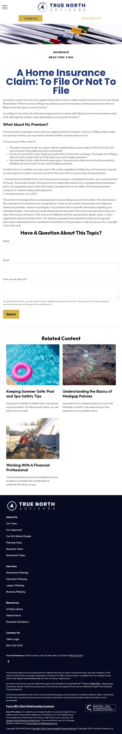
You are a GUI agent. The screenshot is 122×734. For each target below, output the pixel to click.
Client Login (12, 639)
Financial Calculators (17, 621)
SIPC (98, 683)
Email (6, 260)
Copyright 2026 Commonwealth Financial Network (53, 728)
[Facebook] (8, 661)
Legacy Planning (15, 585)
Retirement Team (15, 555)
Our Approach (14, 529)
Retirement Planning (17, 572)
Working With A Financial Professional (28, 467)
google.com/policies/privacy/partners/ (23, 720)
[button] (30, 18)
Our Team (11, 523)
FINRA (93, 683)
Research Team (14, 548)
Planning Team (14, 542)
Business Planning (15, 591)
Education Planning (16, 579)
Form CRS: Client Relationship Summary (30, 706)
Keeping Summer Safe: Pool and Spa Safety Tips (30, 393)
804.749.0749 (76, 655)
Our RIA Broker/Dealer (18, 536)
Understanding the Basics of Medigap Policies (87, 393)
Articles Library (14, 609)
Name (6, 241)
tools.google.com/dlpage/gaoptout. (42, 723)
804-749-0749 (91, 18)
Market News (13, 615)
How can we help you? (15, 279)
